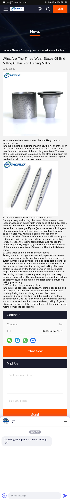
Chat (60, 8)
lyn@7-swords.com (16, 2)
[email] (33, 340)
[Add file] (4, 495)
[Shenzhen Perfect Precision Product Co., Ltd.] (17, 9)
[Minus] (65, 421)
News (15, 50)
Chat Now (35, 351)
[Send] (65, 495)
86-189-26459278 (57, 2)
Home (6, 50)
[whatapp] (25, 340)
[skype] (17, 340)
